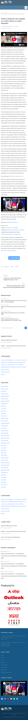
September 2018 (5, 470)
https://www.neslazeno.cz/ (16, 176)
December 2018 (5, 462)
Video (12, 266)
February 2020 (4, 430)
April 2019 (3, 452)
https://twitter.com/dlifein (11, 227)
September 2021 (5, 401)
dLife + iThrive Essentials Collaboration (10, 537)
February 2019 (4, 457)
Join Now (15, 258)
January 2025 (4, 389)
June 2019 (3, 448)
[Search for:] (12, 328)
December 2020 (5, 423)
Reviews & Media (5, 372)
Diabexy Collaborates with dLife (9, 340)
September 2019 (5, 443)
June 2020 (3, 428)
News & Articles (5, 369)
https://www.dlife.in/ (13, 222)
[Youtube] (11, 699)
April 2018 (3, 482)
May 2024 (3, 391)
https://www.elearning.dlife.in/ (8, 250)
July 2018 (3, 475)
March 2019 (4, 455)
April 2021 (3, 413)
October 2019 (4, 440)
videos (17, 266)
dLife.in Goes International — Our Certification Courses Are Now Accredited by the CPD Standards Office (14, 556)
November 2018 (5, 465)
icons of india (6, 677)
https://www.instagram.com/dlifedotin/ (11, 234)
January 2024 (4, 393)
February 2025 (4, 386)
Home (2, 12)
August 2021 (4, 403)
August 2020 (4, 425)
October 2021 (4, 398)
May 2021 (3, 411)
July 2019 (3, 445)
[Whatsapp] (14, 699)
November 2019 (5, 438)
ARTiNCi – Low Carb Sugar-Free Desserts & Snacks (13, 345)
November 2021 (5, 396)
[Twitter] (2, 699)
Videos (5, 12)
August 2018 (4, 472)
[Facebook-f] (5, 699)
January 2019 (4, 460)
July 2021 (3, 406)
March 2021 (4, 416)
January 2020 (4, 433)
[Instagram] (8, 699)
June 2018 (3, 477)
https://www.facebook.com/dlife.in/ (15, 230)
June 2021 (3, 408)
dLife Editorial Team (7, 26)
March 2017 (4, 484)
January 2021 (4, 420)
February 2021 (4, 418)
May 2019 (3, 450)
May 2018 (3, 480)
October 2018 (4, 467)
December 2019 (5, 435)
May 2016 (3, 487)
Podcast (7, 266)
